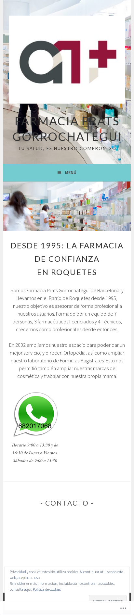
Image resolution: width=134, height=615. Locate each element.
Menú (70, 172)
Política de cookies (47, 589)
